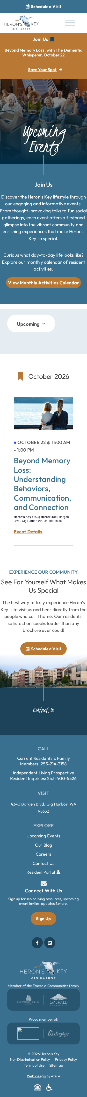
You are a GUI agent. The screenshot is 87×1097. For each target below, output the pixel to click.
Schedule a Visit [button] (46, 6)
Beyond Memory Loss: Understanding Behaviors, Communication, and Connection (42, 483)
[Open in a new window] (28, 1000)
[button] (43, 39)
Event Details (28, 532)
